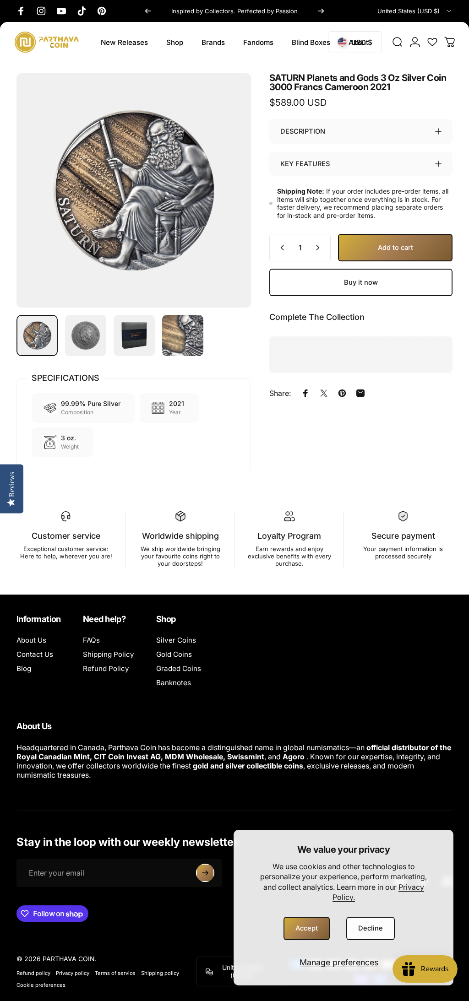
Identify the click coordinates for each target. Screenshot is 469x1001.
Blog (23, 668)
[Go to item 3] (134, 335)
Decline (370, 928)
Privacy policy (72, 973)
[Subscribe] (205, 873)
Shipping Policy (108, 654)
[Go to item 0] (37, 335)
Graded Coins (178, 668)
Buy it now (361, 282)
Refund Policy (106, 668)
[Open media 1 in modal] (133, 190)
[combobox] (415, 11)
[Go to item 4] (182, 335)
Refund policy (33, 973)
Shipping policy (160, 973)
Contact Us (34, 654)
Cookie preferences (40, 985)
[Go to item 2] (85, 335)
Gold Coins (174, 654)
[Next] (321, 11)
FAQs (91, 640)
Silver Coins (176, 640)
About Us (31, 640)
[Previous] (148, 11)
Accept (306, 928)
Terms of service (115, 973)
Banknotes (173, 682)
